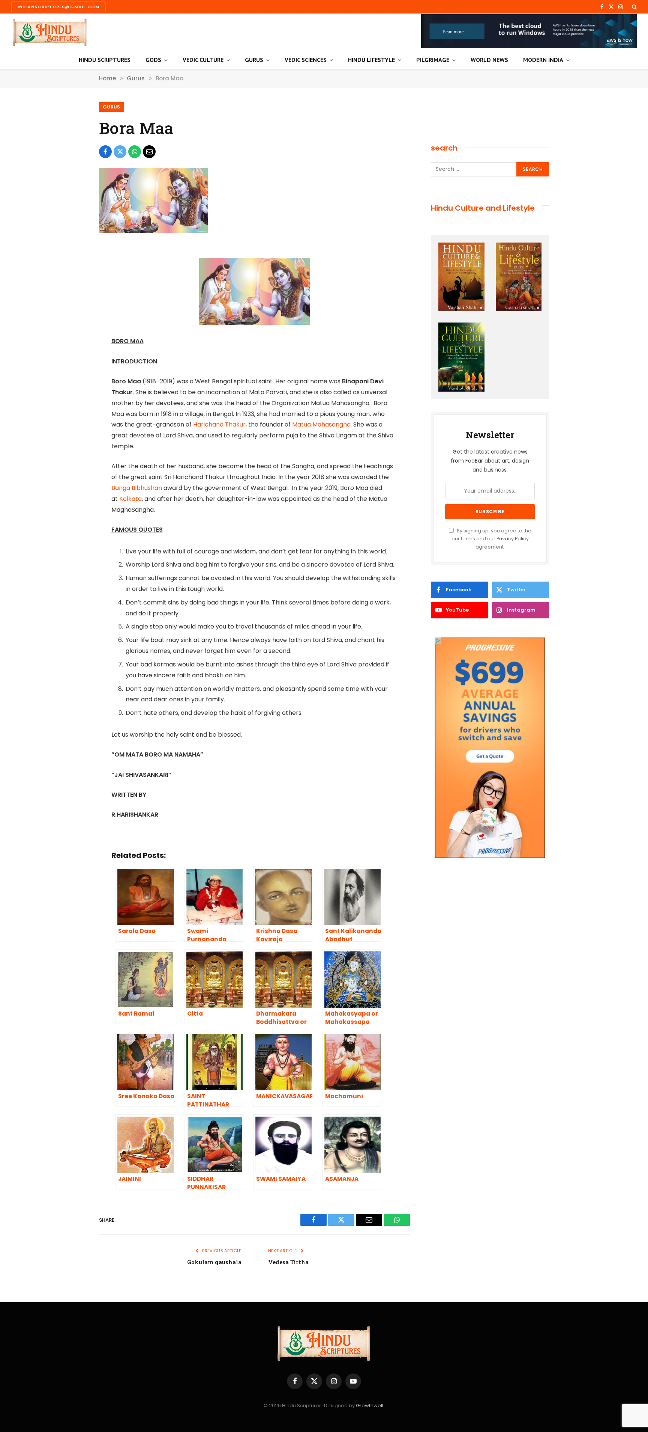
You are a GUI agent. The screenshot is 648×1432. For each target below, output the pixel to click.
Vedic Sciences (306, 59)
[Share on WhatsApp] (134, 151)
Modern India (543, 59)
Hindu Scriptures (104, 59)
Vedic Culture (203, 59)
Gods (153, 59)
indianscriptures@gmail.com (58, 7)
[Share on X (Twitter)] (120, 151)
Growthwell (369, 1405)
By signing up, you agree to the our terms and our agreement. (491, 539)
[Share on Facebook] (105, 151)
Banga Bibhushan (136, 488)
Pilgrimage (432, 59)
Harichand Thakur (219, 424)
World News (489, 59)
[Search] (633, 7)
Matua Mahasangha (321, 424)
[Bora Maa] (153, 231)
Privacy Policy (512, 538)
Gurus (254, 59)
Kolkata (130, 498)
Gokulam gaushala (214, 1262)
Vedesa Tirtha (288, 1262)
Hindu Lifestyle (371, 59)
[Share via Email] (149, 151)
